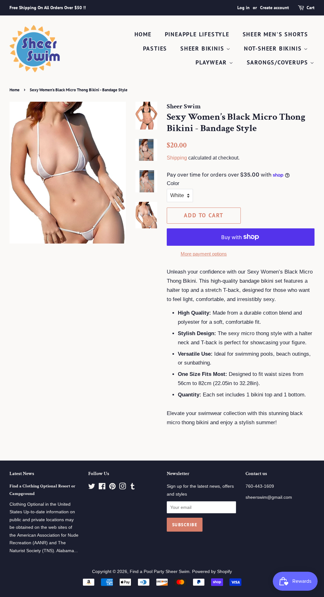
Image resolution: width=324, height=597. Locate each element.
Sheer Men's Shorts (275, 34)
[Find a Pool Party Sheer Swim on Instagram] (122, 487)
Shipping (177, 157)
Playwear (212, 62)
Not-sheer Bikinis (274, 48)
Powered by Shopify (212, 571)
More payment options (204, 253)
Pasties (155, 48)
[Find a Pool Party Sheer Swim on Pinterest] (112, 487)
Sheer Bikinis (203, 48)
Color (173, 183)
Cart (311, 7)
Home (143, 34)
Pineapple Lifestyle (197, 34)
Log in (243, 7)
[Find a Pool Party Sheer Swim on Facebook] (102, 487)
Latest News (21, 474)
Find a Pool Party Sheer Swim (160, 571)
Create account (274, 7)
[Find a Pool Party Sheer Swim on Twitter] (91, 487)
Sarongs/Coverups (278, 62)
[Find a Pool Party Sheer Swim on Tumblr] (132, 487)
